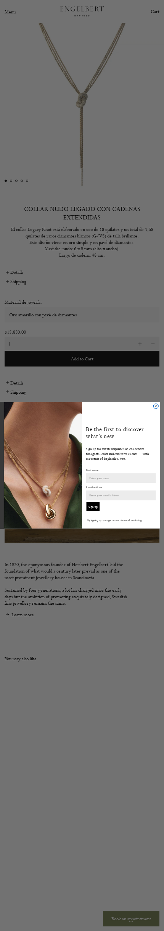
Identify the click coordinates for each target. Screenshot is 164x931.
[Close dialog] (155, 406)
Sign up (93, 507)
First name (92, 470)
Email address (94, 487)
